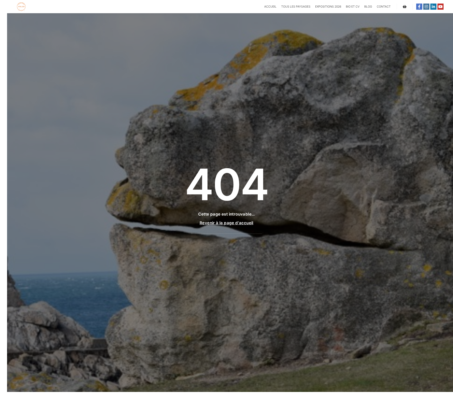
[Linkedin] (433, 7)
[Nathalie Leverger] (21, 6)
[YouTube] (440, 7)
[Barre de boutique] (404, 7)
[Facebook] (419, 7)
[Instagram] (426, 7)
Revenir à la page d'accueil (226, 223)
